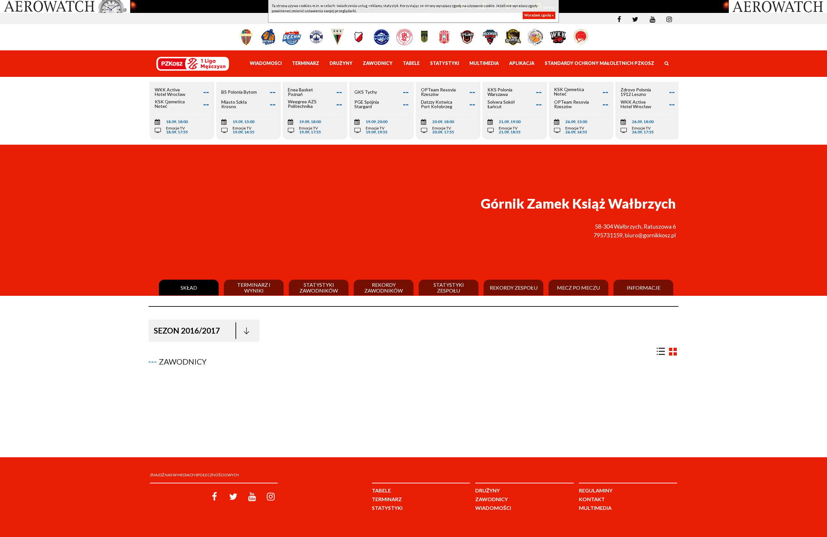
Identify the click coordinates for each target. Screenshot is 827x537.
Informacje (643, 288)
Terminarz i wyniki (253, 287)
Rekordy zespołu (514, 288)
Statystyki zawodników (318, 287)
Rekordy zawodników (383, 287)
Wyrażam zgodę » (539, 15)
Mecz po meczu (578, 288)
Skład (189, 288)
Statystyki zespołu (449, 287)
